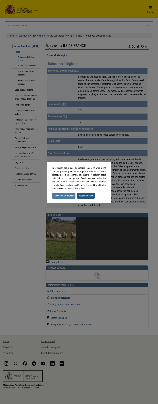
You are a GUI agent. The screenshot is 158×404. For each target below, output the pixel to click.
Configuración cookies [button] (64, 195)
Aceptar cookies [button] (86, 195)
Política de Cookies (76, 188)
